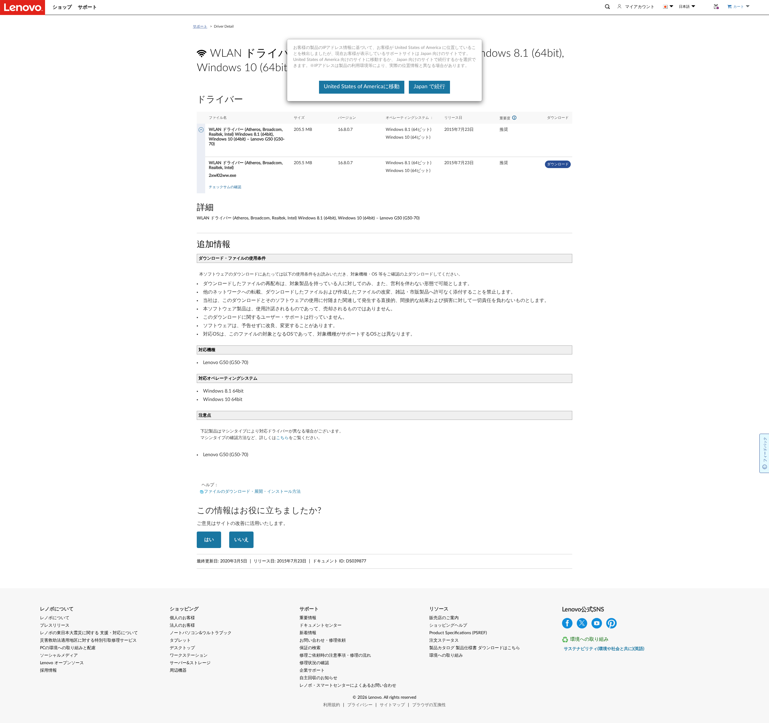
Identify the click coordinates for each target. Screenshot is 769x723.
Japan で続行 (429, 86)
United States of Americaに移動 (362, 86)
